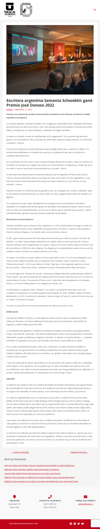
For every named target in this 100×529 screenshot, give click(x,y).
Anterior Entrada (20, 452)
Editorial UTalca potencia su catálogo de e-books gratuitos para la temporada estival (39, 477)
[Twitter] (78, 524)
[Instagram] (75, 524)
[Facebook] (71, 524)
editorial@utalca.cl (85, 504)
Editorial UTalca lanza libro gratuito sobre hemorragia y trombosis (31, 469)
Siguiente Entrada (79, 452)
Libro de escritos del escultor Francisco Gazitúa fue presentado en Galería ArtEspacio (39, 465)
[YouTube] (82, 524)
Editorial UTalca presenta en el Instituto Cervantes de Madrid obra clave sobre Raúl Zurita (41, 481)
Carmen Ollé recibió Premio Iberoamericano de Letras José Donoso (32, 473)
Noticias (9, 109)
